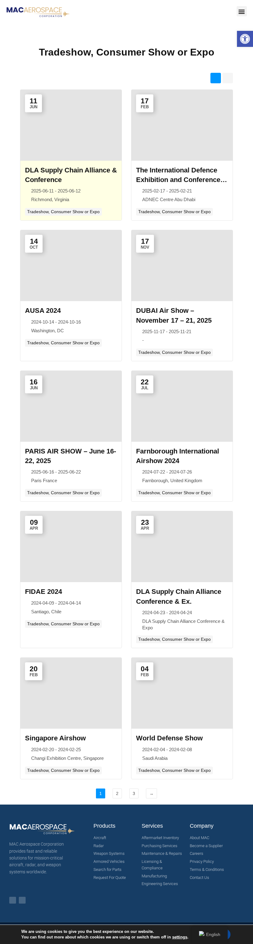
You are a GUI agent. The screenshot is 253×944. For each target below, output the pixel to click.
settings (179, 937)
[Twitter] (22, 900)
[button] (245, 39)
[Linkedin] (12, 900)
